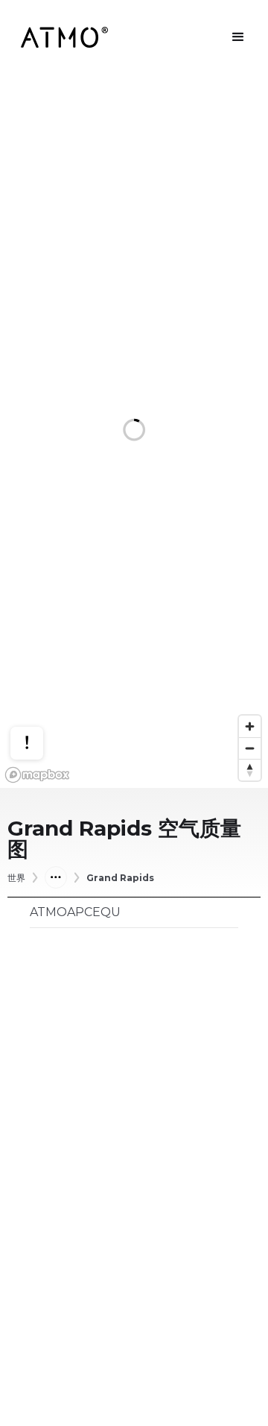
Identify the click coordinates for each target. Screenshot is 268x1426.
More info (41, 691)
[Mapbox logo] (37, 774)
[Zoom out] (250, 748)
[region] (134, 431)
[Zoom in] (250, 726)
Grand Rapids (120, 878)
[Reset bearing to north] (250, 769)
